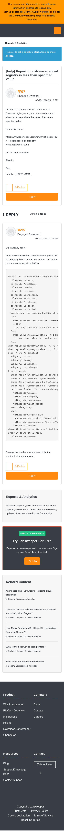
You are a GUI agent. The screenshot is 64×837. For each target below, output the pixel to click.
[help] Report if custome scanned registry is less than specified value (32, 75)
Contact (38, 710)
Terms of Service (43, 815)
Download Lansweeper (16, 729)
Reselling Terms (30, 820)
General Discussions (17, 599)
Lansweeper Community (18, 30)
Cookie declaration (19, 815)
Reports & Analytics (16, 43)
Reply (32, 196)
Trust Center (20, 811)
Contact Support (12, 780)
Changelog (9, 735)
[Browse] (4, 30)
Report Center (23, 174)
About (37, 704)
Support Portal (40, 11)
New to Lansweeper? (32, 533)
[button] (9, 187)
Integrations (10, 716)
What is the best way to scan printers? (25, 646)
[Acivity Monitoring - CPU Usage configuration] (58, 214)
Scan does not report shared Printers (25, 661)
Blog (6, 763)
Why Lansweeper (13, 704)
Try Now (32, 561)
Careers (38, 716)
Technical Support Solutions (20, 618)
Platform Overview (14, 710)
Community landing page (27, 15)
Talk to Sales (44, 764)
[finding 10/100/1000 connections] (51, 214)
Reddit (18, 11)
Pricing (7, 722)
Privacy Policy (39, 811)
